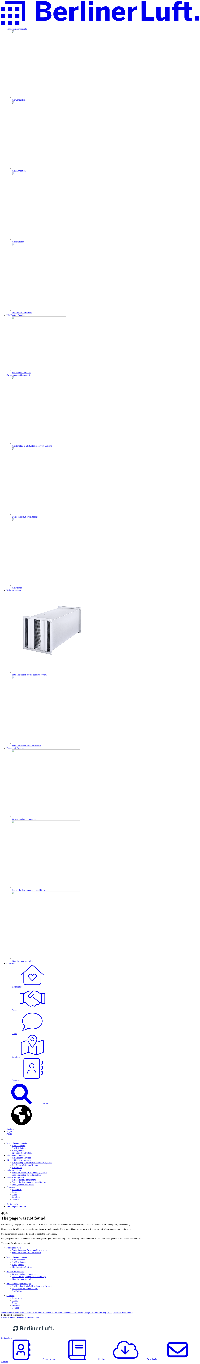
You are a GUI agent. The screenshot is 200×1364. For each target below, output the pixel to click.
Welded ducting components (24, 1180)
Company (11, 963)
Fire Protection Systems (22, 1153)
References (16, 1189)
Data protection (90, 1312)
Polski (9, 1134)
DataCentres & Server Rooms (25, 1165)
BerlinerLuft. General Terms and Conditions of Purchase (58, 1312)
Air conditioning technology (19, 375)
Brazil (23, 1317)
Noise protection (14, 590)
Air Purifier (17, 1167)
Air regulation (18, 1150)
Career (15, 1192)
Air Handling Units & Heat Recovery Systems (32, 1162)
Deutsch (10, 1129)
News (14, 1194)
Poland (11, 1317)
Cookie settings (126, 1312)
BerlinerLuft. (12, 1204)
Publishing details (104, 1312)
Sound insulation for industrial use (26, 1175)
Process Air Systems (15, 748)
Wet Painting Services (16, 315)
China (36, 1317)
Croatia (17, 1317)
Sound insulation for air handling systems (29, 1172)
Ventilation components (17, 29)
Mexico (30, 1317)
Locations (16, 1197)
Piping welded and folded (23, 1185)
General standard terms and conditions (17, 1312)
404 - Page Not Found (16, 1206)
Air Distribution (19, 1148)
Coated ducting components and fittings (29, 1182)
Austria (4, 1317)
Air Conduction (18, 1145)
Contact (15, 1199)
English (10, 1131)
